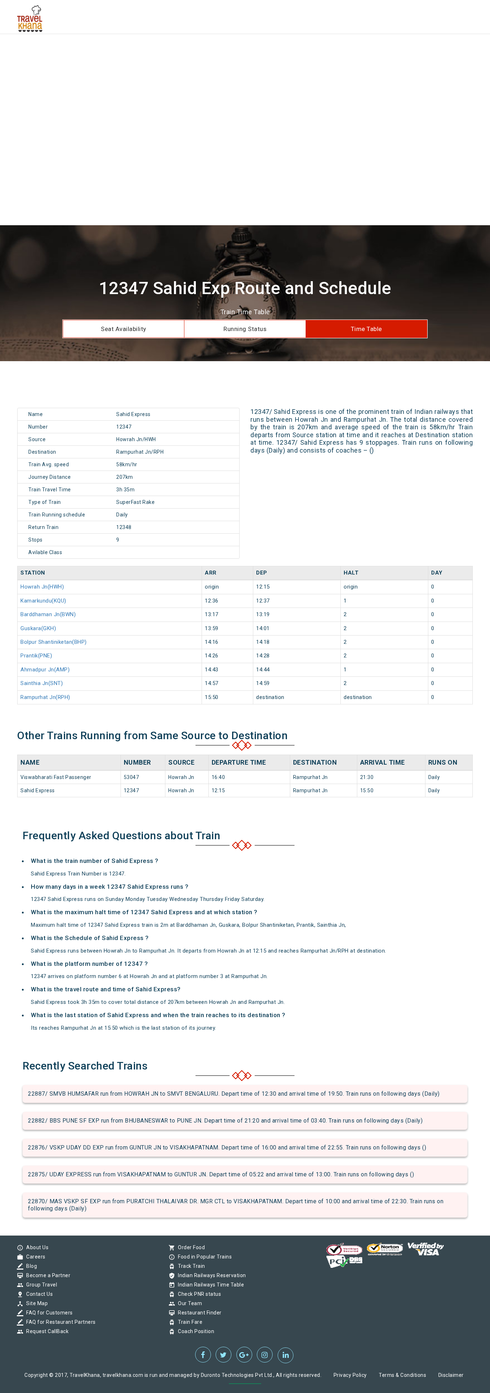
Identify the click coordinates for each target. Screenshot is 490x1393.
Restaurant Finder (198, 1313)
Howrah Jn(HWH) (42, 587)
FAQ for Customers (48, 1313)
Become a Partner (46, 1275)
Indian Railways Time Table (209, 1285)
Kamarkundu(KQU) (43, 601)
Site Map (35, 1303)
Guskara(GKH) (38, 628)
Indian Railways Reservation (210, 1275)
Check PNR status (197, 1294)
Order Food (189, 1247)
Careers (34, 1257)
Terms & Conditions (402, 1375)
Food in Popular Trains (203, 1257)
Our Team (188, 1303)
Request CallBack (46, 1331)
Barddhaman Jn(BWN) (48, 614)
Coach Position (194, 1331)
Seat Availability (123, 328)
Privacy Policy (350, 1375)
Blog (30, 1266)
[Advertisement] (215, 50)
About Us (35, 1247)
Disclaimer (451, 1375)
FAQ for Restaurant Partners (59, 1322)
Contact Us (38, 1294)
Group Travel (40, 1285)
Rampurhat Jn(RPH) (45, 697)
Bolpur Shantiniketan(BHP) (53, 642)
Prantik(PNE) (36, 655)
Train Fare (188, 1322)
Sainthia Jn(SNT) (41, 683)
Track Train (189, 1266)
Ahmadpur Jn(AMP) (45, 669)
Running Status (245, 328)
